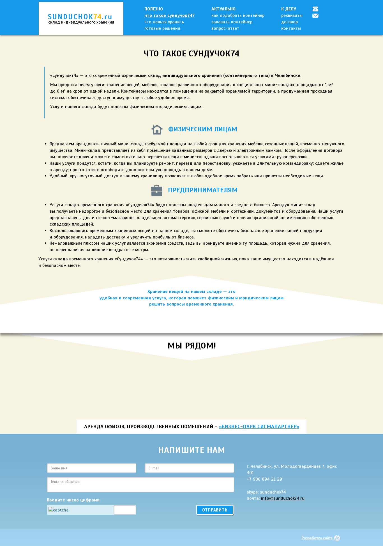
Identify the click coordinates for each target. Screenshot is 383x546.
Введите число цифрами (73, 500)
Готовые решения (162, 28)
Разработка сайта (317, 537)
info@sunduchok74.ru (282, 498)
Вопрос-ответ (225, 28)
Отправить (215, 510)
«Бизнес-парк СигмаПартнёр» (259, 426)
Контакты (291, 28)
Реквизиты (292, 15)
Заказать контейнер (231, 22)
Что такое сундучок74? (169, 15)
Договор (289, 22)
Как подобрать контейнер (237, 15)
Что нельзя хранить (164, 22)
